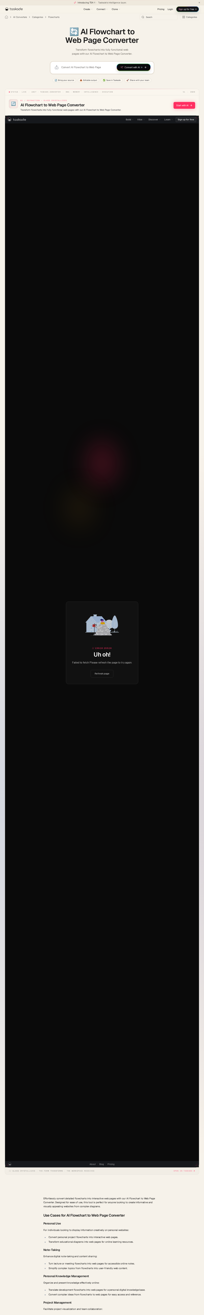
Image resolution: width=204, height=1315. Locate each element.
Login (170, 9)
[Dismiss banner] (199, 2)
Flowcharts (54, 17)
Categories (37, 17)
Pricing (160, 9)
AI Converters (20, 17)
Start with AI (182, 105)
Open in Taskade (183, 1171)
